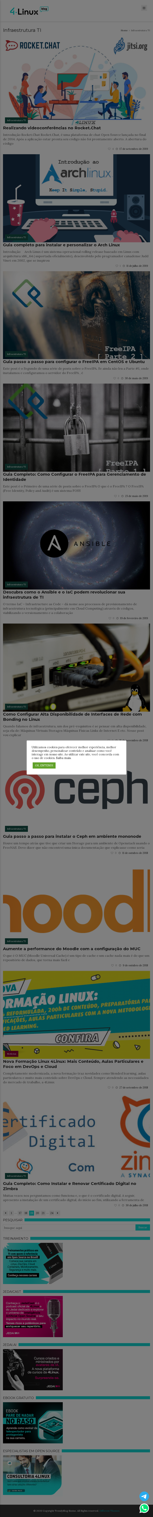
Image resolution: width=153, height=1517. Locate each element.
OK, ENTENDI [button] (44, 765)
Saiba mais (63, 758)
